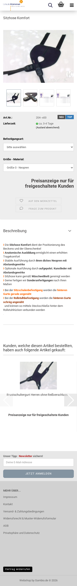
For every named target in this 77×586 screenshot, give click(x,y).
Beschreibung (15, 231)
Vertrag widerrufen (17, 569)
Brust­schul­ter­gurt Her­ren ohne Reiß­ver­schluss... (38, 394)
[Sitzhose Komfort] (38, 56)
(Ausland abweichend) (47, 127)
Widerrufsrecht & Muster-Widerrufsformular (29, 518)
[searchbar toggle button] (50, 5)
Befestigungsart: (13, 138)
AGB (6, 525)
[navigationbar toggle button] (71, 5)
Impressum (10, 497)
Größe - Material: (13, 159)
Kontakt (8, 504)
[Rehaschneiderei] (12, 5)
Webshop (25, 580)
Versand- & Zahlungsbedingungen (23, 511)
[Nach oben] (65, 580)
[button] (70, 400)
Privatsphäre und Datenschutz (21, 533)
